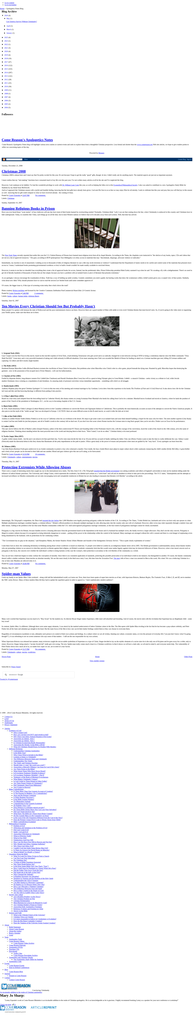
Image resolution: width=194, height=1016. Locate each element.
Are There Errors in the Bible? (24, 769)
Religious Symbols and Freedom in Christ (28, 909)
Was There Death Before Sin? (24, 864)
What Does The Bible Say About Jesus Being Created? (33, 814)
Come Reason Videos (16, 941)
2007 (6, 97)
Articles (7, 729)
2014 (6, 72)
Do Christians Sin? (20, 860)
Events (6, 963)
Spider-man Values (16, 574)
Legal (6, 719)
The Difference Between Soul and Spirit (27, 889)
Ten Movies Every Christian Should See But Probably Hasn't (48, 306)
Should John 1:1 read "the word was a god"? (29, 765)
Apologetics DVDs (16, 947)
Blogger (101, 153)
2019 (6, 55)
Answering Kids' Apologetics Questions (27, 907)
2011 (6, 83)
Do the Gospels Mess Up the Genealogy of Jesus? (31, 816)
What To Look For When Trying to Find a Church (31, 856)
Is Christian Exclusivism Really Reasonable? (29, 743)
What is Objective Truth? (22, 836)
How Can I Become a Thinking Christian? (28, 886)
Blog (6, 970)
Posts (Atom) (16, 667)
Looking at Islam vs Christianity (24, 757)
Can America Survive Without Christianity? (21, 22)
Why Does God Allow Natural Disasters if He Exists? (32, 737)
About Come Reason (16, 929)
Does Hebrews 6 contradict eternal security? (29, 808)
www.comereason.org (145, 144)
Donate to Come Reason (17, 976)
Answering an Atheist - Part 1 (23, 739)
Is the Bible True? (19, 753)
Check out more (5, 1005)
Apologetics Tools (15, 939)
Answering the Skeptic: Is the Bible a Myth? (29, 745)
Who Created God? (20, 733)
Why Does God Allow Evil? (23, 846)
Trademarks (8, 723)
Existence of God (15, 731)
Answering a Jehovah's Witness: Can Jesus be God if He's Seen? (36, 767)
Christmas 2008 (14, 171)
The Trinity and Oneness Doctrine (25, 763)
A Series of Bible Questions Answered (27, 862)
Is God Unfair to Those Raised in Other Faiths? (30, 781)
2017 (6, 62)
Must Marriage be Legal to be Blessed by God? (30, 903)
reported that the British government (106, 471)
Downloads (13, 951)
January (9, 33)
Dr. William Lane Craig (70, 185)
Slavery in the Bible (20, 911)
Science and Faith (15, 913)
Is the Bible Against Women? (23, 799)
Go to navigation (10, 5)
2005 (6, 104)
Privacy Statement (10, 725)
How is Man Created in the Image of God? (28, 891)
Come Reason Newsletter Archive (25, 955)
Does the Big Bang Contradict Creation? (27, 921)
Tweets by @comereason (9, 679)
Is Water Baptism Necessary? (23, 797)
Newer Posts (6, 657)
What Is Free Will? (20, 838)
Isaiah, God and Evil (20, 832)
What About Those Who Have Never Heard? (29, 771)
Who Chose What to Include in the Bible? (28, 755)
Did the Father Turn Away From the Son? (28, 870)
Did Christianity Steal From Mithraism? (27, 785)
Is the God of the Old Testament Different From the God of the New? (38, 818)
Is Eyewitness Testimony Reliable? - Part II (28, 775)
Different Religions (16, 749)
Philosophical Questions (17, 824)
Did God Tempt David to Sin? (24, 812)
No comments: (40, 195)
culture (14, 296)
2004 (6, 107)
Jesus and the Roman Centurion (24, 795)
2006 (6, 100)
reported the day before (50, 520)
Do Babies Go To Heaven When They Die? (29, 884)
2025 (6, 37)
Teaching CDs (14, 949)
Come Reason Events (16, 965)
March (9, 29)
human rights (22, 296)
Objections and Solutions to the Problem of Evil (30, 828)
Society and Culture (16, 895)
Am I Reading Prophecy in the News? (27, 897)
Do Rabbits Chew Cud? (22, 805)
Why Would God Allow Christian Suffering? (29, 844)
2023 (6, 41)
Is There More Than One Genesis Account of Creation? (33, 791)
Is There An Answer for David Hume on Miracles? (31, 850)
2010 (6, 86)
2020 (6, 51)
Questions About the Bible (18, 854)
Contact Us (8, 717)
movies (34, 457)
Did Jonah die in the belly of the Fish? (26, 872)
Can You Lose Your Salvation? (24, 858)
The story (117, 558)
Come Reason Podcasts (17, 945)
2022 (6, 44)
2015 (6, 69)
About (6, 925)
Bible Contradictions (16, 789)
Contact (7, 978)
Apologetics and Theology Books (21, 957)
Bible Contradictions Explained (24, 822)
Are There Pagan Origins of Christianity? (28, 783)
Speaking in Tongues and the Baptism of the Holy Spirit (33, 878)
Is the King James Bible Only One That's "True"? (31, 866)
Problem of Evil (19, 826)
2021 (6, 48)
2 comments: (39, 293)
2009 (6, 90)
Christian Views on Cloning (23, 917)
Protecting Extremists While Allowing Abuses (36, 467)
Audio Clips (17, 953)
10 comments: (40, 454)
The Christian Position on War (24, 899)
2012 (6, 79)
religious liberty (33, 296)
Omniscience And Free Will (23, 840)
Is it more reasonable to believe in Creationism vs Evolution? (34, 919)
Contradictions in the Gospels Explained (27, 803)
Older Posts (188, 657)
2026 (6, 15)
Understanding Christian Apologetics (26, 751)
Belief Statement (15, 927)
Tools (6, 937)
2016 (6, 65)
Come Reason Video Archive (23, 943)
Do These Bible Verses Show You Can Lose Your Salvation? (35, 810)
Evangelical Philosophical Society (125, 185)
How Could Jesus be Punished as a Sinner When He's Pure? (34, 868)
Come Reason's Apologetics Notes (27, 140)
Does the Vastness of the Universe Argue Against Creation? (34, 923)
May (8, 18)
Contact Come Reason (17, 980)
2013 (6, 76)
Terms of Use (9, 721)
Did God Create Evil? (21, 830)
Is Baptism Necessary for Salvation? (26, 876)
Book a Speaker (14, 933)
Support (7, 974)
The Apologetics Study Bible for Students (28, 959)
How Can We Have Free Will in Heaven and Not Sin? (32, 842)
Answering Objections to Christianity (26, 834)
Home (2, 9)
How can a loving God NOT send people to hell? (30, 735)
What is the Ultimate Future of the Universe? (29, 915)
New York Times (11, 255)
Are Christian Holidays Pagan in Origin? (27, 905)
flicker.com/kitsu (18, 290)
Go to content (9, 3)
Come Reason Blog (16, 972)
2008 (6, 94)
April (9, 26)
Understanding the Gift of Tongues (25, 880)
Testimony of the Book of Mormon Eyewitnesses (30, 777)
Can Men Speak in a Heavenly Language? (28, 882)
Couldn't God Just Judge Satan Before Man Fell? (30, 848)
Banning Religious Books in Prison (28, 208)
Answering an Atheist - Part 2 (23, 741)
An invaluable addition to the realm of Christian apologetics (21, 992)
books (9, 296)
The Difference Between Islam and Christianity (30, 759)
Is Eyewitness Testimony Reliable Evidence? (29, 773)
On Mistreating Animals (21, 801)
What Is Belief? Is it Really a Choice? (26, 852)
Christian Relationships (21, 901)
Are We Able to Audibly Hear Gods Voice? (28, 893)
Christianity (11, 457)
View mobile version (97, 661)
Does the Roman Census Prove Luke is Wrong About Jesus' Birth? (37, 820)
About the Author (15, 931)
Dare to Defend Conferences (19, 968)
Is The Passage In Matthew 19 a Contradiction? (30, 793)
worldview (32, 652)
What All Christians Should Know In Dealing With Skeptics (34, 747)
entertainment (27, 457)
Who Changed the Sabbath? (23, 874)
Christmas (10, 198)
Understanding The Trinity (22, 761)
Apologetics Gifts (15, 961)
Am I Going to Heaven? (22, 787)
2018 (6, 58)
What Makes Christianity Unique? (25, 779)
